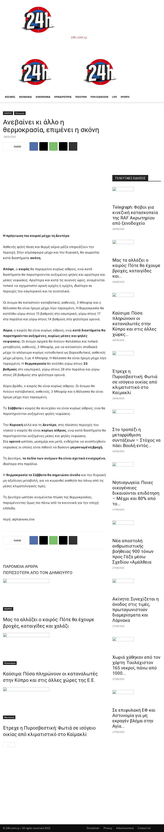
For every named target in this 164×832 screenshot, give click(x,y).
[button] (156, 57)
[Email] (63, 146)
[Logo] (35, 89)
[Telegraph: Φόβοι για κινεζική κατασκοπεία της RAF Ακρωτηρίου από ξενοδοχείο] (136, 194)
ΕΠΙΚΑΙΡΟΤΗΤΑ (63, 96)
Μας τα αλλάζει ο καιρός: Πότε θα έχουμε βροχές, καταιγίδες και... (136, 268)
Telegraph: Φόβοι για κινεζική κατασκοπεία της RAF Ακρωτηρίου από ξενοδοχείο (135, 215)
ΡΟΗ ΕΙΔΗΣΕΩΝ (99, 96)
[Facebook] (33, 146)
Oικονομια (9, 663)
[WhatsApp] (53, 146)
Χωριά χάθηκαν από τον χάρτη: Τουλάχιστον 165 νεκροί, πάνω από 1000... (136, 665)
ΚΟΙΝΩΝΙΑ (25, 96)
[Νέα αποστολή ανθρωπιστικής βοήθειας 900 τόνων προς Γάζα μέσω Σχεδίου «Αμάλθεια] (136, 527)
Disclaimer (93, 828)
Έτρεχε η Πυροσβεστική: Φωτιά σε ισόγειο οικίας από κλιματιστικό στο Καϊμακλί (134, 382)
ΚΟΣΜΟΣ (10, 96)
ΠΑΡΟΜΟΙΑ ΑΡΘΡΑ (20, 566)
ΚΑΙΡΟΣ (8, 113)
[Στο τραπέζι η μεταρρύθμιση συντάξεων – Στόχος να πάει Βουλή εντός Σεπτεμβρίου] (136, 416)
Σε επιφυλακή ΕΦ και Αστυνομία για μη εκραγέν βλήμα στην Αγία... (133, 718)
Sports (125, 96)
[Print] (73, 146)
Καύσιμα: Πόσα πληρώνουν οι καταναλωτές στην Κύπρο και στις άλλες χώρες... (134, 323)
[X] (43, 146)
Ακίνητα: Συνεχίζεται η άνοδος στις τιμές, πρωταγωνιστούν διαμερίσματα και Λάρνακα (135, 609)
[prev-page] (5, 744)
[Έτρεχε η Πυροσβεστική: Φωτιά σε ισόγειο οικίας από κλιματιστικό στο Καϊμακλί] (54, 703)
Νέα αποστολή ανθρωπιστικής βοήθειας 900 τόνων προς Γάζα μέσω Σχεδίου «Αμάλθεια (133, 551)
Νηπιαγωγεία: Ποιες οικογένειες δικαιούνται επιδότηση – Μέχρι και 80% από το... (135, 493)
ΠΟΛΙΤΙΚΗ (81, 96)
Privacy (108, 828)
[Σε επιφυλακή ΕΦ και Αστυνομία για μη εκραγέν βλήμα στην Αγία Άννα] (136, 697)
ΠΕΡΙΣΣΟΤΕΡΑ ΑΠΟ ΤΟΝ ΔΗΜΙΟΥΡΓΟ (37, 572)
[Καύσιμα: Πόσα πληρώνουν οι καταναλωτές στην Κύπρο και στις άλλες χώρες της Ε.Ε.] (54, 649)
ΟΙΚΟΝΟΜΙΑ (43, 96)
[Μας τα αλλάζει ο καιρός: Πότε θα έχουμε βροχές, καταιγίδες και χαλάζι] (54, 595)
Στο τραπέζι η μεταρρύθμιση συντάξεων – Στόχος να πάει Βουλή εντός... (136, 437)
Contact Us (144, 828)
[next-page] (12, 744)
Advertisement (125, 828)
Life (114, 96)
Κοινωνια (19, 113)
